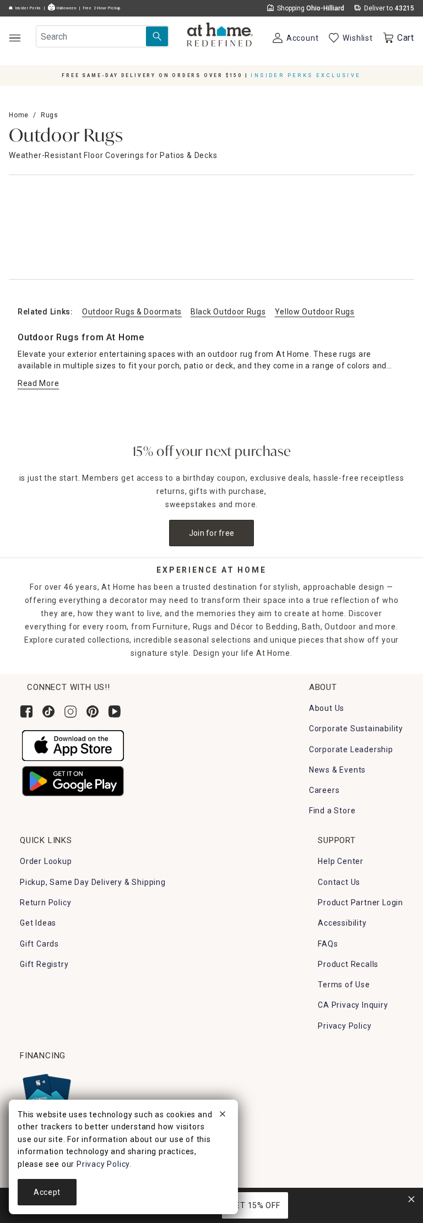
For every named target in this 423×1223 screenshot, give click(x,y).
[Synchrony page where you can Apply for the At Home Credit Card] (46, 1094)
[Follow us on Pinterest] (93, 711)
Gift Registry (44, 964)
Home (19, 115)
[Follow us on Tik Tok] (48, 711)
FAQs (328, 943)
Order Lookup (46, 861)
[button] (220, 36)
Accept (47, 1192)
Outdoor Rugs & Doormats (132, 311)
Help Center (341, 861)
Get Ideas (38, 922)
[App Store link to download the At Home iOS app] (73, 745)
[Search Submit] (157, 36)
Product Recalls (348, 964)
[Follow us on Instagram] (70, 711)
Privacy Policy (344, 1025)
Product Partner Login (360, 902)
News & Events (337, 769)
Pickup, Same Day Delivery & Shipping (93, 882)
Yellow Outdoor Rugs (315, 311)
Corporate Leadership (351, 749)
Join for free (212, 533)
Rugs (49, 115)
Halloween (66, 8)
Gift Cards (39, 943)
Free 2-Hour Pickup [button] (102, 8)
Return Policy (45, 902)
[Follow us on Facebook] (26, 711)
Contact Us (339, 882)
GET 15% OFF (255, 1205)
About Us (326, 708)
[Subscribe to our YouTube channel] (115, 711)
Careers (324, 790)
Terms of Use (344, 984)
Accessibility (342, 922)
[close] (222, 1115)
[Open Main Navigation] (14, 37)
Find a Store (332, 810)
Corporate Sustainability (356, 728)
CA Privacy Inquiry (353, 1005)
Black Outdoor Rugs (228, 311)
